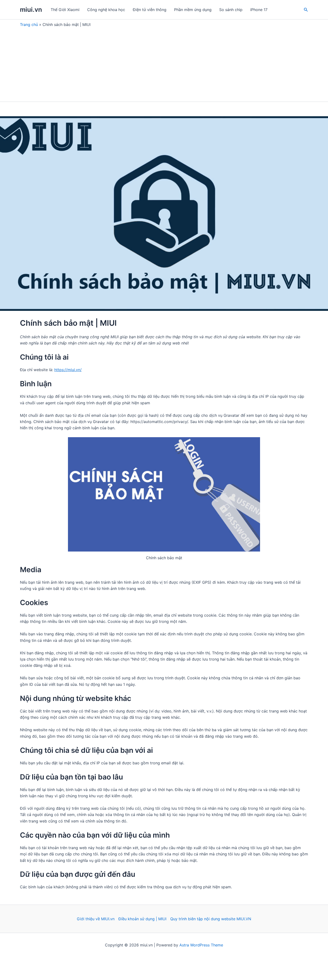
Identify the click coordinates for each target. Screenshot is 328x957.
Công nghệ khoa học (106, 9)
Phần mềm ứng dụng (193, 9)
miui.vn (31, 9)
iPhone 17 (258, 9)
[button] (306, 10)
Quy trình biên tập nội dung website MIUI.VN (210, 918)
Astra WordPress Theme (201, 945)
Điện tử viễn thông (149, 9)
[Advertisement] (164, 63)
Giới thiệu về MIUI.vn (96, 918)
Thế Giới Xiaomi (65, 9)
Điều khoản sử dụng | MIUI (142, 918)
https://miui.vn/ (68, 369)
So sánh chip (231, 9)
